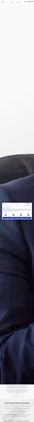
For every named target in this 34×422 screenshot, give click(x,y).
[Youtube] (32, 1)
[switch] (13, 215)
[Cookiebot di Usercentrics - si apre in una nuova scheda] (27, 203)
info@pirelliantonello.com (19, 2)
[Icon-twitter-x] (26, 1)
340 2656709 (18, 1)
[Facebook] (25, 1)
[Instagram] (28, 1)
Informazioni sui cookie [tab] (27, 205)
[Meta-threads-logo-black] (28, 2)
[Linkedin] (31, 1)
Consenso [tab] (7, 205)
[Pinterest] (29, 1)
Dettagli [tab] (17, 205)
